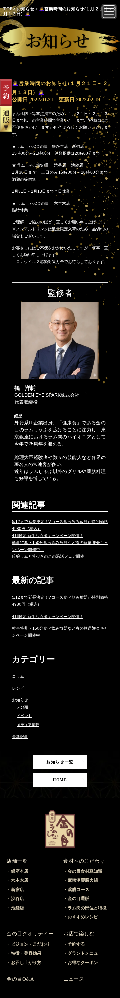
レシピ (18, 688)
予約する (76, 944)
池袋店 (17, 907)
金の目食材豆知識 (85, 871)
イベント (24, 716)
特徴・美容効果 (26, 953)
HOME (60, 780)
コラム (18, 676)
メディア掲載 (28, 725)
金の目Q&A (20, 979)
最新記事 (20, 736)
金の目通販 (78, 898)
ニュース (73, 979)
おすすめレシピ (83, 916)
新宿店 (17, 889)
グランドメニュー (85, 953)
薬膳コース (78, 889)
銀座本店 (19, 871)
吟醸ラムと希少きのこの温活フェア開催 (48, 556)
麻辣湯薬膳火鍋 (83, 880)
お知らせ (20, 700)
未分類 (22, 707)
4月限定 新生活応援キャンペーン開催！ (47, 535)
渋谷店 (17, 898)
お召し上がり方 (26, 962)
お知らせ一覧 (60, 762)
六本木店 (19, 880)
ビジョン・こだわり (30, 944)
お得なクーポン (83, 962)
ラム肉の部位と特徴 (87, 907)
